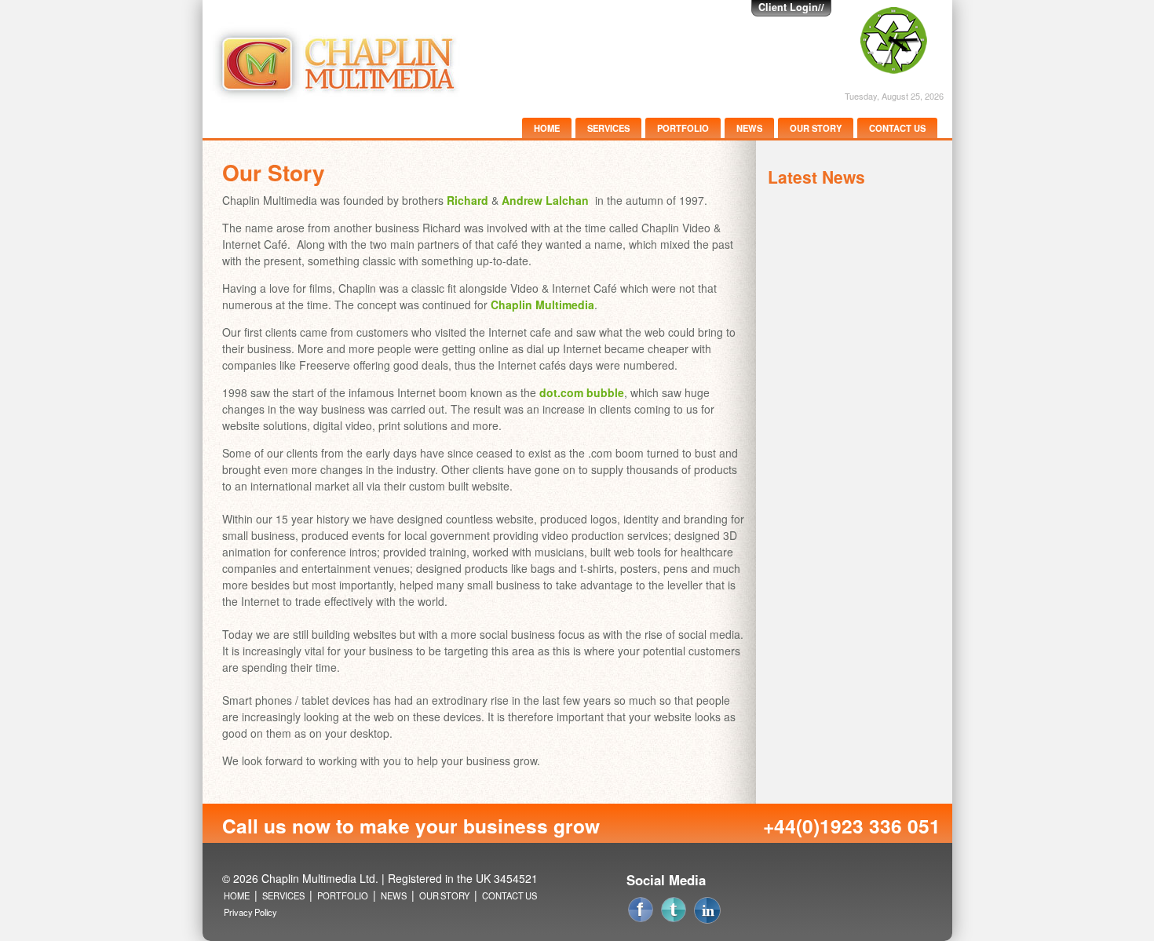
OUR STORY (816, 128)
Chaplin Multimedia (542, 304)
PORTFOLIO (683, 128)
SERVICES (608, 128)
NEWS (749, 128)
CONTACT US (897, 128)
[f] (759, 906)
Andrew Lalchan (545, 200)
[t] (763, 906)
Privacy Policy (250, 912)
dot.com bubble (581, 392)
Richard (467, 200)
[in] (766, 906)
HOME (547, 128)
